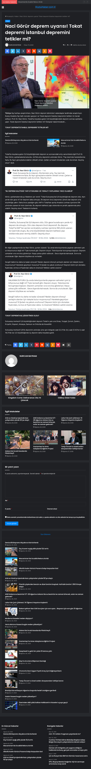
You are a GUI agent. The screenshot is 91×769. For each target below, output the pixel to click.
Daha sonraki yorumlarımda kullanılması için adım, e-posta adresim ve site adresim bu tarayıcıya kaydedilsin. (46, 517)
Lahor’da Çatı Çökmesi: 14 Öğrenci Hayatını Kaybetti (71, 419)
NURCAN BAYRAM (15, 45)
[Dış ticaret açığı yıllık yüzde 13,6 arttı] (11, 552)
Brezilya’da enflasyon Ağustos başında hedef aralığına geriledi (30, 690)
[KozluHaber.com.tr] (45, 7)
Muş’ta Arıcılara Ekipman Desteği (32, 661)
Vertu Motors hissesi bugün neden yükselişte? (23, 624)
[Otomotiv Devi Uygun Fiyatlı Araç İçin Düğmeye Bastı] (11, 674)
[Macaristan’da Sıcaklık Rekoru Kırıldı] (53, 143)
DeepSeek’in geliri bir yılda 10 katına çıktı (35, 651)
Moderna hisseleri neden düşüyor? (19, 618)
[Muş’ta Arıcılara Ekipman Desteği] (11, 664)
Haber (16, 16)
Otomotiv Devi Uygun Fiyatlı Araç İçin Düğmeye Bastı (40, 671)
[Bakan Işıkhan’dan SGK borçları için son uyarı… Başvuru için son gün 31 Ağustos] (11, 611)
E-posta (8, 509)
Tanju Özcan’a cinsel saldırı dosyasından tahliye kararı (72, 447)
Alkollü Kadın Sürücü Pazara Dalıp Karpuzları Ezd (38, 568)
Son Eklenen (45, 534)
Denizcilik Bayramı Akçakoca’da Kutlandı (22, 140)
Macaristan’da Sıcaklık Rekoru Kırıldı (30, 2)
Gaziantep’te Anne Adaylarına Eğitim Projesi (43, 447)
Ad (6, 500)
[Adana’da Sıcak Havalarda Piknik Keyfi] (17, 439)
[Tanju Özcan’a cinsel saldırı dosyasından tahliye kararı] (73, 437)
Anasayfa (9, 16)
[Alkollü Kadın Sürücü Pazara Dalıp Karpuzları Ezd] (11, 571)
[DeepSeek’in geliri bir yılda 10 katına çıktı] (11, 654)
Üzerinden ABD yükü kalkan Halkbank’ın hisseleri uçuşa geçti (43, 702)
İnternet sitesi (52, 509)
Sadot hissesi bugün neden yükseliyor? (21, 696)
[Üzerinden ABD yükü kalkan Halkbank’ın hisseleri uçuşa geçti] (11, 705)
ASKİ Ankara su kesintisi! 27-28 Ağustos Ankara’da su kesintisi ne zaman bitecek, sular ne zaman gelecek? (44, 421)
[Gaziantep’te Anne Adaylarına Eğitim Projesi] (45, 437)
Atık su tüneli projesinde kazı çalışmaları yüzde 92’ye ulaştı (17, 419)
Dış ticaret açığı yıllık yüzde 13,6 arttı (33, 549)
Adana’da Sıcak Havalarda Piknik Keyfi (16, 452)
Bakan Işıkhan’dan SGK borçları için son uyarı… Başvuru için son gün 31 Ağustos (50, 608)
